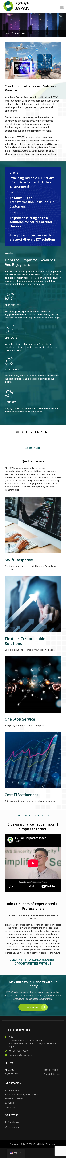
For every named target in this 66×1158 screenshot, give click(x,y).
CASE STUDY (11, 1074)
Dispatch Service (52, 1074)
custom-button (30, 1007)
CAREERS (9, 1103)
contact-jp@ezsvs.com (20, 1055)
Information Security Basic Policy (21, 1094)
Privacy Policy (12, 1090)
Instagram (13, 1127)
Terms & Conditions (15, 1098)
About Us (9, 1070)
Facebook (13, 1122)
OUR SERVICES (51, 1070)
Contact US (10, 1107)
